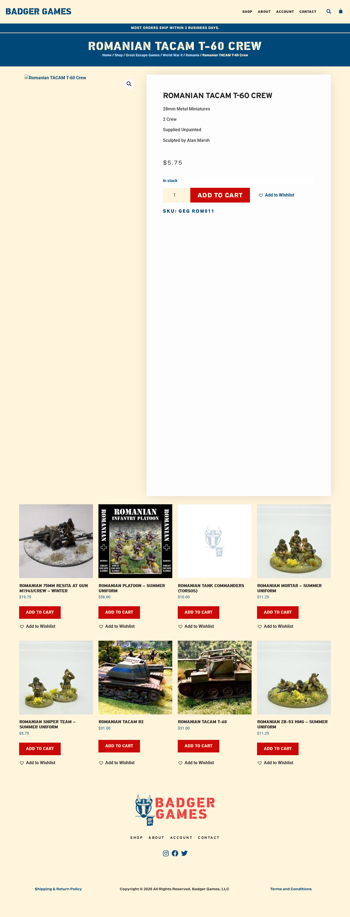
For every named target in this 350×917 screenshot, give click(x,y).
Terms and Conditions (291, 889)
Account (285, 11)
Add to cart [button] (40, 612)
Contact (307, 11)
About (264, 11)
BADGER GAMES (38, 11)
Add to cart (220, 195)
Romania (192, 55)
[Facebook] (175, 853)
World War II (173, 55)
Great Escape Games (143, 55)
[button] (329, 11)
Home (107, 55)
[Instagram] (166, 853)
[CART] (341, 11)
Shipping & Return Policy (58, 889)
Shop (247, 11)
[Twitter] (184, 853)
